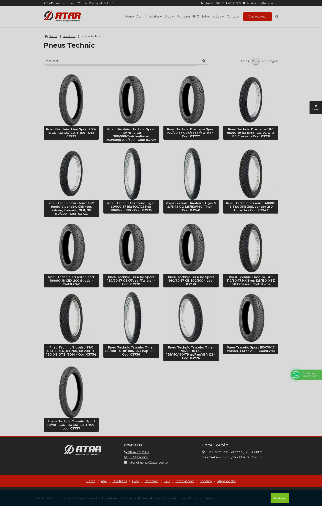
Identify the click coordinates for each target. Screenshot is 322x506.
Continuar (280, 498)
